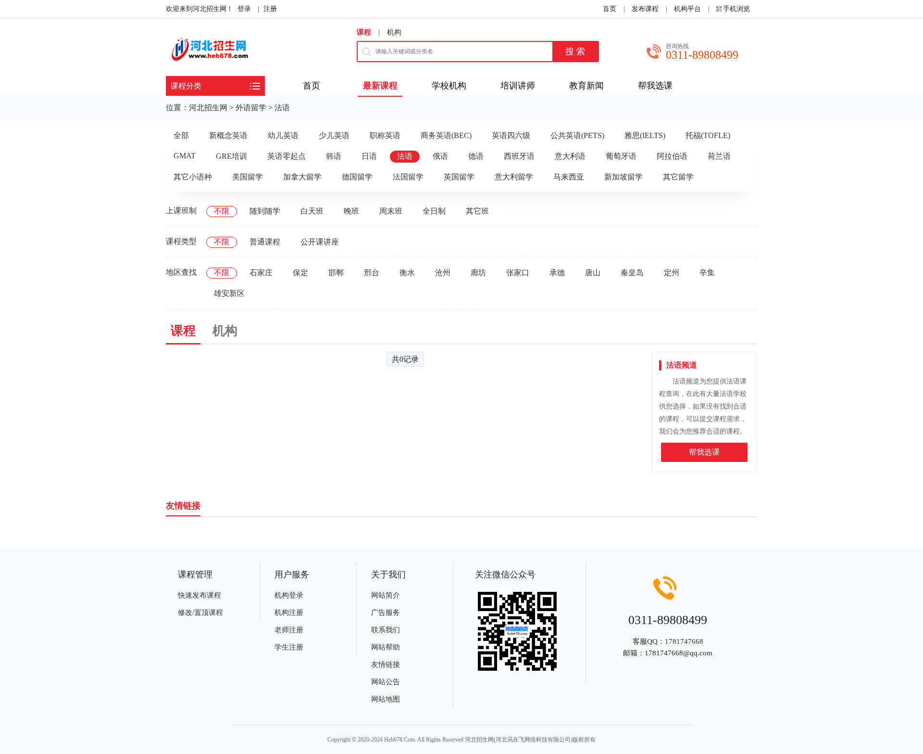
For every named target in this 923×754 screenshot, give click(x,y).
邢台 (371, 272)
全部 (181, 135)
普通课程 (264, 242)
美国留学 (247, 177)
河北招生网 (208, 107)
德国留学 (357, 177)
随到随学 (264, 211)
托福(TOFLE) (708, 135)
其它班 (477, 211)
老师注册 (288, 630)
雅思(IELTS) (644, 135)
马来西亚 (568, 177)
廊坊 (478, 272)
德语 (476, 156)
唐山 (592, 272)
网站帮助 (385, 647)
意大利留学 (514, 177)
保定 (300, 272)
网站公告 (385, 682)
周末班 (390, 211)
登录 (244, 9)
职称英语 (385, 135)
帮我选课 (704, 452)
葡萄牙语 (621, 156)
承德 (557, 272)
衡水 (407, 272)
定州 (671, 272)
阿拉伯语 (672, 156)
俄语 (440, 156)
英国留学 (459, 177)
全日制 (434, 211)
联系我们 (385, 630)
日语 (369, 156)
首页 (609, 9)
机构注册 (288, 612)
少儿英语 (334, 135)
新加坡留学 (623, 177)
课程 (364, 32)
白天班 (312, 211)
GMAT (185, 156)
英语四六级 (511, 135)
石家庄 (261, 272)
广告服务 (385, 612)
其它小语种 (193, 177)
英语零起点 (286, 156)
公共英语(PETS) (577, 135)
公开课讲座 (319, 242)
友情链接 (385, 664)
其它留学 (678, 177)
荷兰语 (719, 156)
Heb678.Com (399, 739)
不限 (221, 211)
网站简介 (385, 595)
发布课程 (645, 9)
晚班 (351, 211)
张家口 (517, 272)
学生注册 (288, 647)
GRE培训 (231, 156)
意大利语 (570, 156)
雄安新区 (229, 293)
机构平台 (687, 9)
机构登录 (288, 595)
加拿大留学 (302, 177)
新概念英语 (228, 135)
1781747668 (684, 641)
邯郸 (336, 272)
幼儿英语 (283, 135)
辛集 (707, 272)
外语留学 (251, 107)
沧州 (442, 272)
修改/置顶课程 (200, 612)
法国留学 (408, 177)
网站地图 (385, 699)
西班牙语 (519, 156)
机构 (394, 32)
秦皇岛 (632, 272)
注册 (270, 9)
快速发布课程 (199, 595)
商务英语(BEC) (446, 135)
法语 (282, 107)
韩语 (333, 156)
